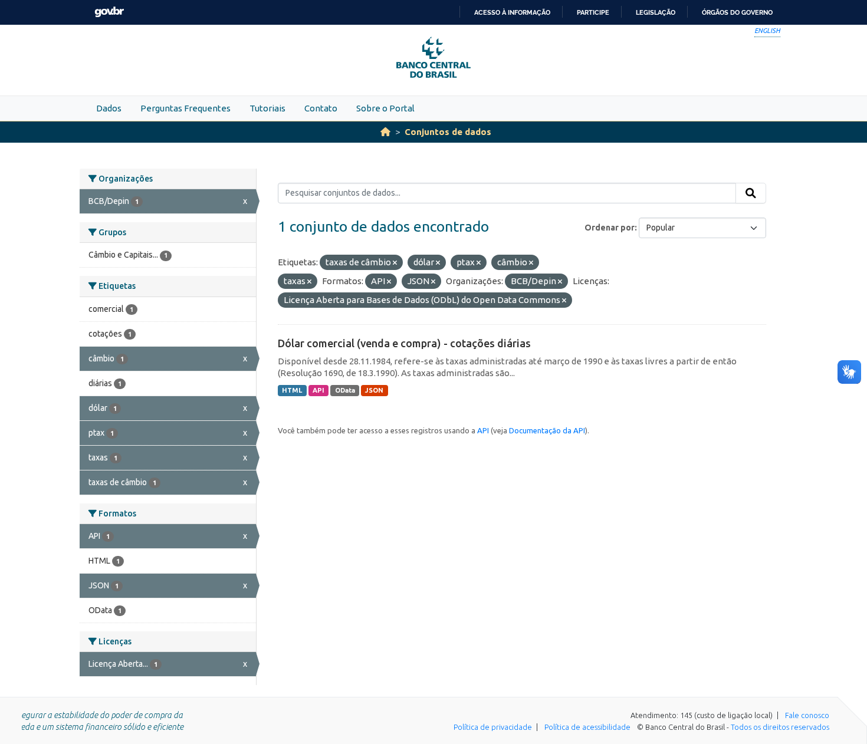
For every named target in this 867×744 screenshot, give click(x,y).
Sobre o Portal (385, 108)
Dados (108, 108)
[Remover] (395, 262)
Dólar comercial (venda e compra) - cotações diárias (404, 343)
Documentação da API (547, 430)
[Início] (385, 132)
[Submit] (750, 193)
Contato (320, 108)
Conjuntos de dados (448, 132)
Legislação (655, 12)
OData (345, 390)
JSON (374, 390)
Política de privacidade (493, 727)
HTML (292, 390)
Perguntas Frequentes (185, 108)
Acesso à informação (512, 12)
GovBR (109, 12)
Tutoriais (267, 108)
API (318, 390)
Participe (593, 12)
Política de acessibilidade (587, 727)
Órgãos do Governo (737, 12)
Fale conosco (807, 715)
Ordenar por (609, 227)
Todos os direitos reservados (780, 727)
